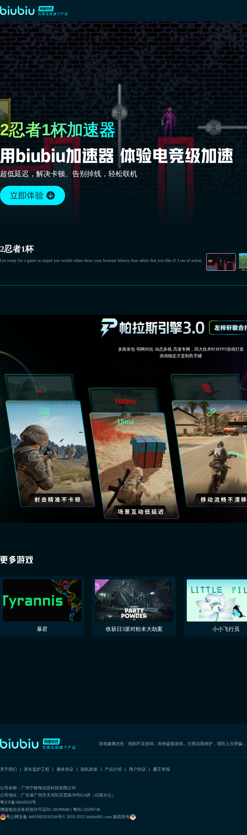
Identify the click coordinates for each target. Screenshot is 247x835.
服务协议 (65, 769)
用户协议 (137, 769)
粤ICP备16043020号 (18, 802)
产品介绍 (113, 769)
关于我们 (8, 769)
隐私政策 (89, 769)
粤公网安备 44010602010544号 (34, 817)
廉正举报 (161, 769)
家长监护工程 (36, 769)
